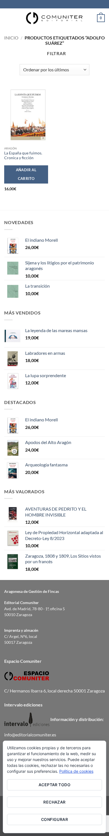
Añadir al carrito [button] (26, 174)
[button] (7, 18)
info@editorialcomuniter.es (30, 734)
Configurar (54, 819)
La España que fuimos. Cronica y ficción (23, 155)
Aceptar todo (54, 784)
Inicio (11, 37)
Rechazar (54, 802)
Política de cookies (76, 771)
